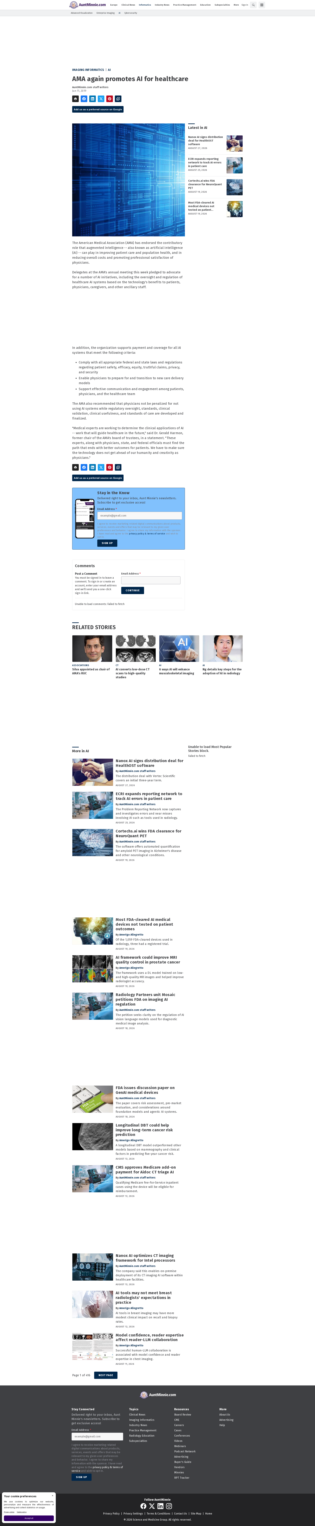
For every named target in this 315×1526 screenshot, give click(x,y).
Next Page (106, 1375)
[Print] (75, 99)
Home (208, 1513)
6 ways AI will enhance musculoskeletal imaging (176, 671)
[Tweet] (101, 99)
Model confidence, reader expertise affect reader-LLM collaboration (150, 1337)
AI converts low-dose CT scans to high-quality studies (132, 673)
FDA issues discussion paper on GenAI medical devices (145, 1090)
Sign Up (107, 543)
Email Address (107, 509)
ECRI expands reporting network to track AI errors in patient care (204, 162)
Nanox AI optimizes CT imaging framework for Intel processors (145, 1258)
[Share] (84, 99)
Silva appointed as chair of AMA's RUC (91, 671)
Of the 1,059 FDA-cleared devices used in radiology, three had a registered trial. (144, 942)
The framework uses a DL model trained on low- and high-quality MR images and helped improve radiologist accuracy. (150, 977)
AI (109, 70)
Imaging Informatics (88, 70)
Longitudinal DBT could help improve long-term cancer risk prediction (144, 1130)
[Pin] (109, 99)
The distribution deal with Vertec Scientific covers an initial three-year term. (145, 778)
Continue (133, 590)
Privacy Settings (133, 1513)
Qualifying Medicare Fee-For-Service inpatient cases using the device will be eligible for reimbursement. (147, 1187)
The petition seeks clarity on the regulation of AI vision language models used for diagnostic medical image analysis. (150, 1019)
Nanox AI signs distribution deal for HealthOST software (205, 140)
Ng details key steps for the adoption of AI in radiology (222, 671)
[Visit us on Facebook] (143, 1506)
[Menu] (262, 5)
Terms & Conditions (158, 1513)
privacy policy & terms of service (147, 533)
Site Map (196, 1513)
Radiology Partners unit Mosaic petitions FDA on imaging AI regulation (145, 999)
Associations (80, 665)
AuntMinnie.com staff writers (90, 87)
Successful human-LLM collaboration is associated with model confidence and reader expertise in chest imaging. (148, 1355)
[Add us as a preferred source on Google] (118, 99)
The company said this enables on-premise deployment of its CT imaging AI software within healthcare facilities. (149, 1275)
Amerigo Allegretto (131, 934)
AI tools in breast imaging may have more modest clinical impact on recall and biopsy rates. (147, 1317)
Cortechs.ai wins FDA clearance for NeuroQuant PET (205, 184)
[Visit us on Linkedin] (160, 1506)
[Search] (253, 5)
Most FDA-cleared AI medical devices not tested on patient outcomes (201, 206)
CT (117, 665)
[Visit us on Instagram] (169, 1506)
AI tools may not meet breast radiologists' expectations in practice (144, 1298)
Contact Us (180, 1513)
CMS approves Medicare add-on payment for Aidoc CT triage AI (146, 1169)
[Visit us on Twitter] (152, 1506)
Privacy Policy (111, 1513)
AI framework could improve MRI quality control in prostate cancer (148, 959)
